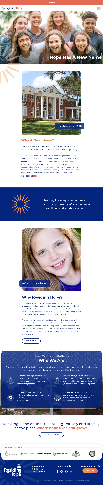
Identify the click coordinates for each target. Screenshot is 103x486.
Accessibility (69, 480)
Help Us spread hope (51, 435)
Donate (51, 2)
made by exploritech (82, 480)
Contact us (31, 341)
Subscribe (90, 471)
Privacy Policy (58, 480)
